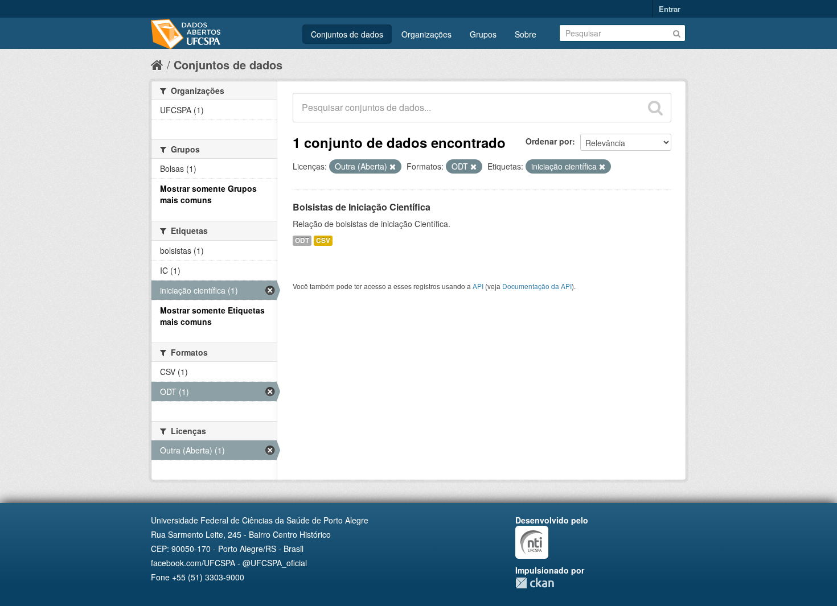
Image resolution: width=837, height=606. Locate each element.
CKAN (534, 583)
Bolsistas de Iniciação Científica (361, 206)
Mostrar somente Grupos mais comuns (208, 194)
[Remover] (392, 166)
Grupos (483, 34)
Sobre (525, 34)
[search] (655, 107)
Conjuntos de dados (347, 34)
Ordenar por (549, 141)
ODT (302, 240)
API (478, 286)
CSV (323, 240)
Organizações (426, 34)
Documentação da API (537, 286)
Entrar (669, 8)
